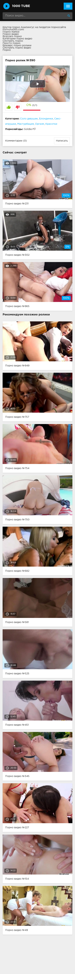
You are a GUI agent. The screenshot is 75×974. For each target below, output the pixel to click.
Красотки (51, 124)
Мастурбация (25, 124)
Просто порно (11, 43)
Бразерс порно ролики (17, 45)
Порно (7, 50)
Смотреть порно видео (17, 48)
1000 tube (21, 6)
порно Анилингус (23, 27)
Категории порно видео (17, 39)
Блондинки (46, 119)
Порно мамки (11, 32)
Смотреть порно (13, 41)
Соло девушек (29, 119)
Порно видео (11, 34)
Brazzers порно (12, 36)
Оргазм (39, 124)
